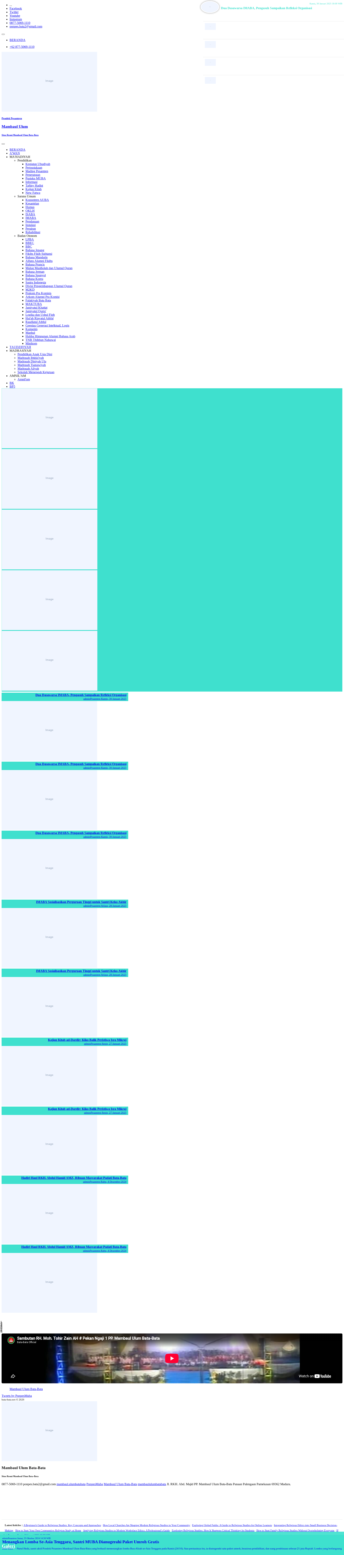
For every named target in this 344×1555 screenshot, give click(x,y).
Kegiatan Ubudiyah (37, 164)
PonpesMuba (94, 1484)
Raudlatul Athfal (35, 322)
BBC (28, 246)
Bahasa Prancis (35, 264)
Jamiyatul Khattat (36, 307)
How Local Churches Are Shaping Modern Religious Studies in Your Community (146, 1525)
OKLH (30, 210)
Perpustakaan (33, 167)
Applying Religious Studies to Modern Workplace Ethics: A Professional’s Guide (126, 1530)
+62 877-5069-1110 (22, 46)
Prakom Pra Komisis (38, 293)
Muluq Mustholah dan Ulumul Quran (48, 268)
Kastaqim (31, 329)
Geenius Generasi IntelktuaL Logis (47, 325)
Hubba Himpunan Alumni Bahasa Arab (50, 336)
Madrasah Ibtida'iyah (31, 357)
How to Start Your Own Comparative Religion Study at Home (48, 1530)
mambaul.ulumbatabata (71, 1484)
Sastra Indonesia (35, 282)
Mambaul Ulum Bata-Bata (26, 1389)
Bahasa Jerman (34, 271)
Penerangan (32, 174)
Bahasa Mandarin (36, 257)
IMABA (30, 218)
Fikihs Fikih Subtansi (38, 253)
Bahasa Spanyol (35, 275)
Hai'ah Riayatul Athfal (39, 318)
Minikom (31, 343)
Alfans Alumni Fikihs (39, 261)
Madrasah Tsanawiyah (32, 365)
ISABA (30, 214)
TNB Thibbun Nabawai (40, 340)
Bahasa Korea (34, 279)
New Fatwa (32, 192)
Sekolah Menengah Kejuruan (36, 372)
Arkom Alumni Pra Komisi (42, 296)
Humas (29, 207)
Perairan (30, 228)
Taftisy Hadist (34, 185)
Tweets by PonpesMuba (17, 1395)
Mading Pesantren (36, 171)
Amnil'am (24, 379)
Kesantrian (32, 203)
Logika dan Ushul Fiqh (40, 314)
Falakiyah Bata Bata (38, 300)
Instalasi (30, 225)
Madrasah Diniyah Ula (32, 361)
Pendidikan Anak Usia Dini (35, 354)
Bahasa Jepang (34, 250)
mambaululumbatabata (152, 1484)
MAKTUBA (33, 304)
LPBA (29, 239)
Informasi (31, 182)
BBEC (29, 243)
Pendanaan (32, 221)
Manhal (30, 332)
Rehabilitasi (32, 232)
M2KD (30, 289)
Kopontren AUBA (37, 200)
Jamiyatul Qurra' (35, 311)
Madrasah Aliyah (28, 368)
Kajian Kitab (33, 189)
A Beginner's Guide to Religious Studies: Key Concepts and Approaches (62, 1525)
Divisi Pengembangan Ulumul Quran (48, 286)
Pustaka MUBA (35, 178)
